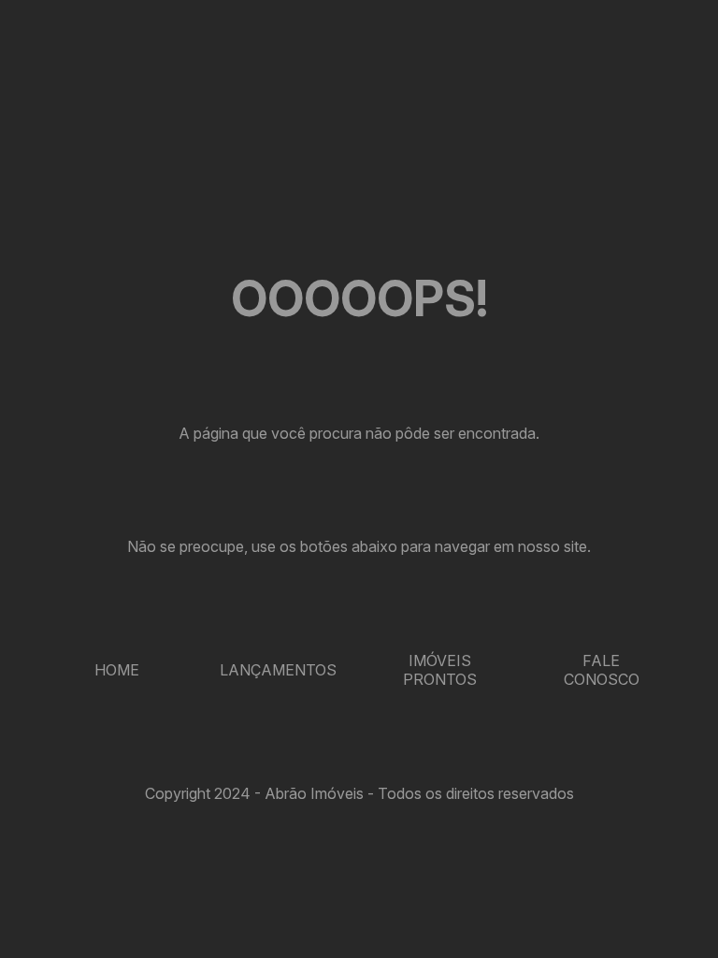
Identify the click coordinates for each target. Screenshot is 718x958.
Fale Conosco (601, 670)
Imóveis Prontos (440, 670)
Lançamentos (278, 669)
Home (116, 669)
